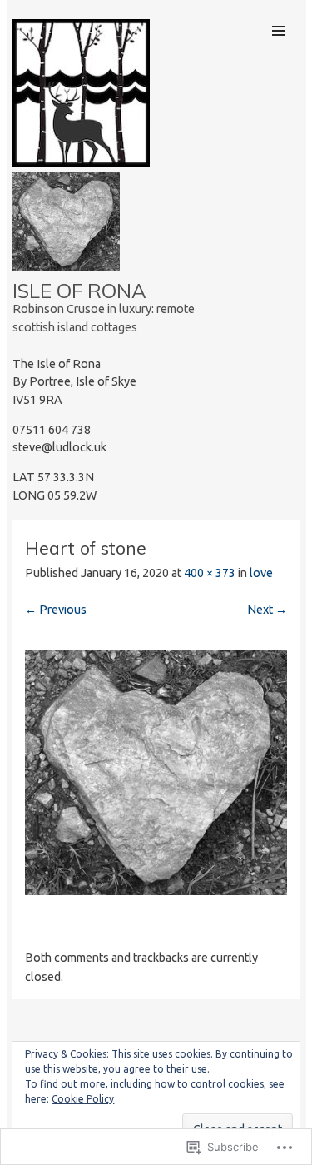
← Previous (56, 609)
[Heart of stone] (156, 891)
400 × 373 (209, 573)
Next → (267, 609)
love (261, 573)
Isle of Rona (79, 290)
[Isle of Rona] (81, 161)
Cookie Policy (83, 1098)
